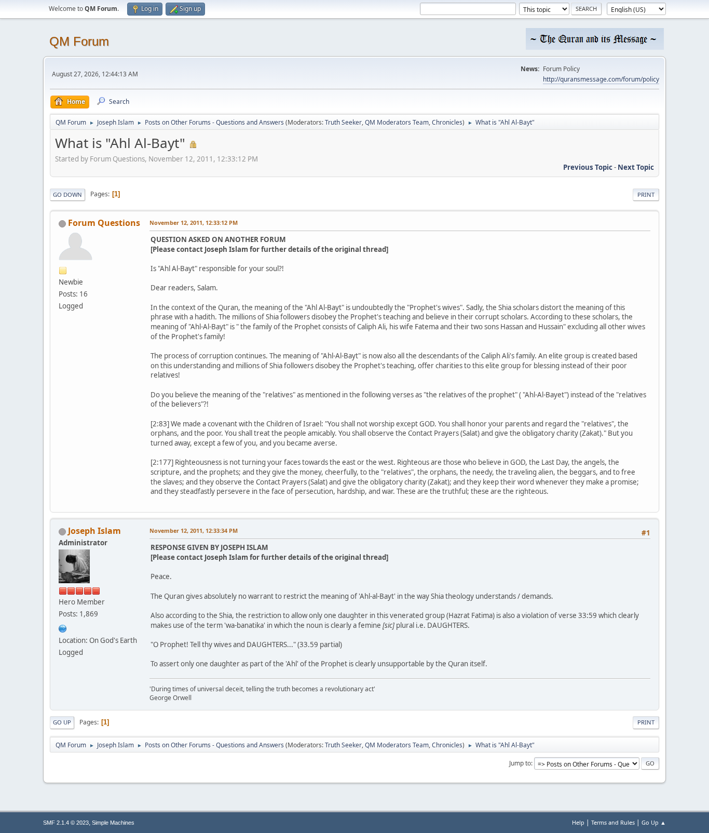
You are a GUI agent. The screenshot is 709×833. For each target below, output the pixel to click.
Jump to (520, 763)
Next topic (636, 167)
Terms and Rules (613, 822)
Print (646, 194)
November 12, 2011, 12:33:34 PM (193, 530)
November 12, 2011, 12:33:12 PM (193, 222)
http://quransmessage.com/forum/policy (601, 79)
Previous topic (587, 167)
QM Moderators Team (397, 122)
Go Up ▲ (654, 822)
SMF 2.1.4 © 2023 (66, 822)
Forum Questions (104, 223)
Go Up (62, 722)
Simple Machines (113, 822)
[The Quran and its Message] (63, 627)
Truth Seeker (343, 122)
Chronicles (447, 122)
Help (578, 822)
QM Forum (79, 41)
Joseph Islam (94, 530)
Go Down (67, 194)
